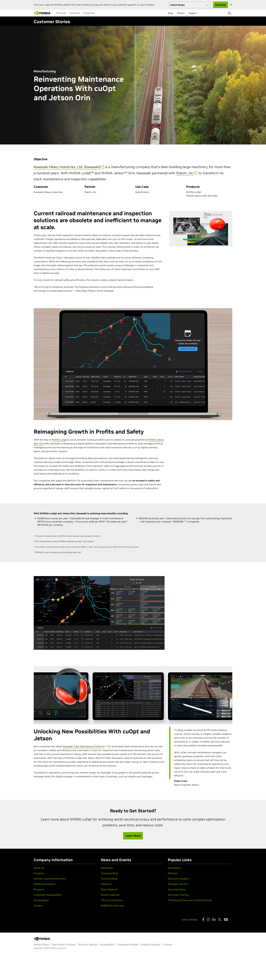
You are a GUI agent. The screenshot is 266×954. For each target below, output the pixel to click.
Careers (38, 905)
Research (39, 889)
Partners (173, 873)
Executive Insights (178, 878)
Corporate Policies (127, 944)
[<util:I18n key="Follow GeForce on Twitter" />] (220, 919)
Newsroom (107, 867)
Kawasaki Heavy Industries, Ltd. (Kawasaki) (67, 167)
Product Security (150, 944)
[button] (229, 14)
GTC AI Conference (112, 900)
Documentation (177, 889)
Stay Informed (109, 889)
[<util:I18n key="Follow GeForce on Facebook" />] (203, 919)
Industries (89, 12)
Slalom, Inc (184, 173)
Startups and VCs (178, 884)
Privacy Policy (41, 944)
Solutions (74, 12)
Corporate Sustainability (48, 894)
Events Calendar (110, 894)
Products (61, 12)
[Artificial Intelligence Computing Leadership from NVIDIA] (42, 13)
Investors (39, 873)
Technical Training (178, 894)
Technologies (41, 900)
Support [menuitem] (193, 13)
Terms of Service (87, 944)
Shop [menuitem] (170, 13)
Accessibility (107, 944)
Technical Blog (109, 878)
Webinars (106, 884)
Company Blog (109, 873)
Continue (220, 4)
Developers (174, 867)
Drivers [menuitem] (180, 13)
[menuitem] (61, 13)
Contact (167, 944)
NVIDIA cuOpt (59, 439)
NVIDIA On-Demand (112, 905)
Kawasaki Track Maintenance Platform (83, 746)
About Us (39, 867)
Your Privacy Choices (63, 944)
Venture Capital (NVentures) (50, 878)
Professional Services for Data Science (190, 900)
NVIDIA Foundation (45, 884)
